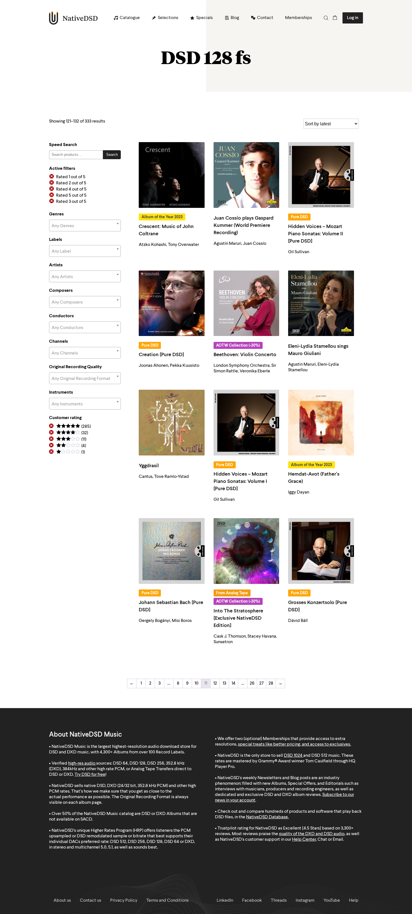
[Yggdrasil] (172, 422)
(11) (71, 439)
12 (215, 683)
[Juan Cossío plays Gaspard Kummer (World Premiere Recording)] (246, 175)
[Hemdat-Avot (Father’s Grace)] (321, 422)
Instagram (305, 900)
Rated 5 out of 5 (71, 195)
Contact (265, 18)
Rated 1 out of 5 (70, 177)
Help (353, 900)
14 (233, 683)
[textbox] (85, 226)
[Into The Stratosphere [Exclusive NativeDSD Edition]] (246, 551)
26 (252, 683)
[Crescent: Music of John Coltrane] (172, 175)
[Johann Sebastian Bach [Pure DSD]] (172, 551)
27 (261, 683)
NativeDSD (73, 18)
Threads (279, 900)
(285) (73, 426)
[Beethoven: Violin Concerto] (246, 303)
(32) (72, 433)
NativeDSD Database (267, 817)
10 (196, 683)
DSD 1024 (293, 755)
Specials (204, 18)
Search (112, 154)
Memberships (298, 18)
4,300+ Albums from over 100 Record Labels (142, 752)
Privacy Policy (123, 900)
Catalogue (130, 18)
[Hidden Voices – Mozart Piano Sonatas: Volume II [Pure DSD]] (321, 175)
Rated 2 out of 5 (71, 183)
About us (62, 900)
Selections (168, 18)
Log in (352, 18)
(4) (71, 446)
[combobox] (85, 225)
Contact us (90, 900)
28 (271, 683)
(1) (70, 452)
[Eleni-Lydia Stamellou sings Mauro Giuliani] (321, 303)
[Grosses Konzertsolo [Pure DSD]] (321, 551)
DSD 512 (319, 755)
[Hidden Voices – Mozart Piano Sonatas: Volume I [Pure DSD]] (246, 422)
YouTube (331, 900)
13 (224, 683)
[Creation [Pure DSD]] (172, 303)
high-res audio (81, 763)
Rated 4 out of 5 (71, 189)
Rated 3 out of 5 (71, 201)
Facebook (252, 900)
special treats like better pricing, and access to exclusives (294, 744)
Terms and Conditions (167, 900)
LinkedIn (225, 900)
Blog (235, 18)
